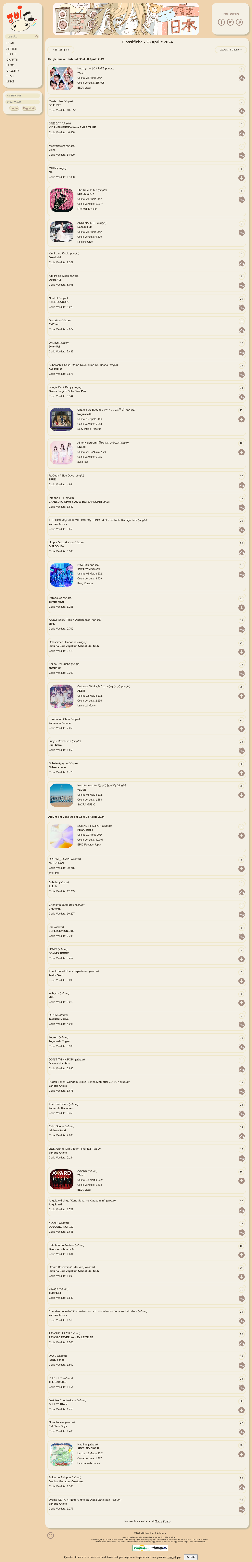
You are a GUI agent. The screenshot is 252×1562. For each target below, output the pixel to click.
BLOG (10, 65)
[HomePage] (21, 32)
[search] (36, 36)
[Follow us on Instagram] (239, 22)
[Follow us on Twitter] (230, 22)
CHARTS (12, 59)
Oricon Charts (163, 1521)
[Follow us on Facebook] (221, 22)
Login (14, 108)
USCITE (11, 54)
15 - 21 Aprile (62, 49)
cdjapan (159, 1548)
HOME (10, 43)
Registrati (29, 108)
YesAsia (141, 1548)
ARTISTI (11, 48)
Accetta (190, 1557)
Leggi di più (174, 1557)
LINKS (10, 81)
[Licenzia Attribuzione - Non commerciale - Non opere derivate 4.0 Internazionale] (50, 1537)
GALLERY (12, 70)
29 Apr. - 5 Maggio (230, 49)
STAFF (10, 76)
